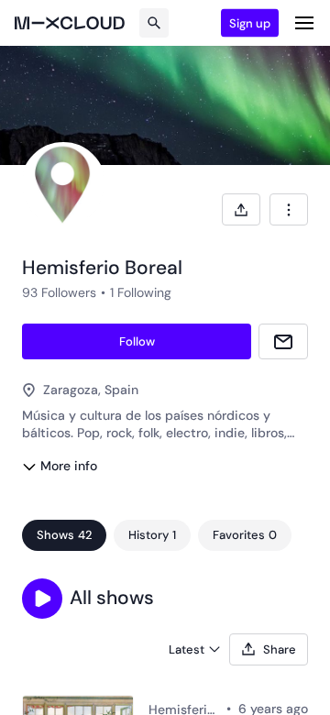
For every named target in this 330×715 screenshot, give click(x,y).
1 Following (140, 292)
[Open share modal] (241, 209)
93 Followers (59, 292)
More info (68, 465)
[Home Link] (70, 22)
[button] (42, 598)
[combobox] (289, 209)
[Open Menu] (304, 23)
